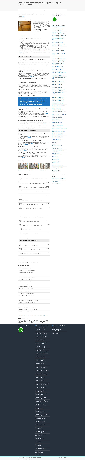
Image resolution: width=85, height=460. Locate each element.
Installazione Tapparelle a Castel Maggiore (58, 36)
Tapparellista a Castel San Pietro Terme (58, 150)
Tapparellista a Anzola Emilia (56, 140)
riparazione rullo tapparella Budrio (39, 364)
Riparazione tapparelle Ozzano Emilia (57, 125)
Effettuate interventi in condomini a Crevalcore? (26, 281)
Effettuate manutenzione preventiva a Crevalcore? (27, 302)
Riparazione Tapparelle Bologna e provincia (58, 178)
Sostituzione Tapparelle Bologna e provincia (58, 180)
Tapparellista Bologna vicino (56, 183)
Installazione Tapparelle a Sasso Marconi (58, 60)
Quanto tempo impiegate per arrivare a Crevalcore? (27, 284)
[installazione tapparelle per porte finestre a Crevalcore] (45, 166)
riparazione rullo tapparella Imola (57, 84)
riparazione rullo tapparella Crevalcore (58, 81)
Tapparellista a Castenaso (56, 151)
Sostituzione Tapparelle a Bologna (57, 139)
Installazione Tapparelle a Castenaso (40, 339)
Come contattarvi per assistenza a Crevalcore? (26, 311)
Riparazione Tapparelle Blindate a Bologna (58, 105)
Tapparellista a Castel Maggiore (57, 148)
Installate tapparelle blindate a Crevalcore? (26, 288)
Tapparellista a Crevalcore (56, 153)
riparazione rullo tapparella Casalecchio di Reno (59, 74)
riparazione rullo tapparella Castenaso (58, 79)
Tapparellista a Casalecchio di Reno (57, 147)
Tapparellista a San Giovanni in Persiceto (58, 164)
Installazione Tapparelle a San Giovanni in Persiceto (42, 350)
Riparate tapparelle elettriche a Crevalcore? (26, 286)
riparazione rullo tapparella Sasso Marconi (41, 387)
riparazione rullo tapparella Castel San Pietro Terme (42, 370)
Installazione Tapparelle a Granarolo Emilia (58, 44)
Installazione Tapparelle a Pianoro (57, 51)
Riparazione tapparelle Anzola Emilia (57, 103)
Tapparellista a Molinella (55, 159)
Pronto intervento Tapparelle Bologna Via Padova (42, 315)
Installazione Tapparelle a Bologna (57, 30)
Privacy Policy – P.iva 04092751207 (62, 457)
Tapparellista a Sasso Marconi (56, 168)
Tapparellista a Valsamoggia (56, 170)
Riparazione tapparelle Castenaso (57, 116)
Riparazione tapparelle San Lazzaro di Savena (41, 415)
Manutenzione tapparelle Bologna (57, 64)
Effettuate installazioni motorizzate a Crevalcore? (27, 277)
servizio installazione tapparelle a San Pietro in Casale (33, 321)
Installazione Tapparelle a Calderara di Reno (58, 33)
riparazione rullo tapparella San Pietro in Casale (59, 97)
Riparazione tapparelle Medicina (57, 122)
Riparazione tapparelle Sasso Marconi (58, 133)
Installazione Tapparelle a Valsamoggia (58, 61)
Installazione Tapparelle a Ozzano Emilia (58, 50)
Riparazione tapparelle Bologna (57, 106)
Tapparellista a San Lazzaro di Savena (58, 165)
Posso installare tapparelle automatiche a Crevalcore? (27, 307)
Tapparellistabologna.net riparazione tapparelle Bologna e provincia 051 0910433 (39, 3)
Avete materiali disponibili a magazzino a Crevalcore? (27, 295)
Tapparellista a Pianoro (55, 162)
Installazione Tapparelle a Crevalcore (57, 42)
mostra (23, 16)
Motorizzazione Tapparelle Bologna (57, 66)
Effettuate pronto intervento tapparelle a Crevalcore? (27, 270)
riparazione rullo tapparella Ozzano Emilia (58, 89)
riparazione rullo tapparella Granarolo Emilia (41, 374)
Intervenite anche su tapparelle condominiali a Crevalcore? (28, 309)
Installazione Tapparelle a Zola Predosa (58, 63)
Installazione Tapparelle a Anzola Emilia (58, 29)
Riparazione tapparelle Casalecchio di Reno (58, 111)
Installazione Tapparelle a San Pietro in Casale (59, 58)
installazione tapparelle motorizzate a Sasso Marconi (23, 321)
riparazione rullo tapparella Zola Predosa (58, 102)
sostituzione (45, 50)
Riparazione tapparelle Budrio (56, 108)
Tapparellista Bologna (55, 181)
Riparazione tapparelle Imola (56, 120)
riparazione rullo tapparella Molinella (57, 87)
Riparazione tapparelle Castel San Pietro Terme (59, 114)
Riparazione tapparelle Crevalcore (57, 117)
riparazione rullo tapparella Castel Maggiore (58, 75)
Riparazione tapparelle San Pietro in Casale (58, 131)
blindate (21, 52)
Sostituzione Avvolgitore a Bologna (57, 137)
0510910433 (23, 36)
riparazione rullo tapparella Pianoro (57, 90)
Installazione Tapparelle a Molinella (57, 48)
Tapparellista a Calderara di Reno (57, 145)
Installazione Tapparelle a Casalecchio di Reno (59, 35)
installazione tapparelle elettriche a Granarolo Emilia (45, 321)
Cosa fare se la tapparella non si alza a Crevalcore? (27, 304)
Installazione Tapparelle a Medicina (57, 47)
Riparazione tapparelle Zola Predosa (57, 136)
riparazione (40, 50)
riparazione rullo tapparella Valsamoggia (58, 100)
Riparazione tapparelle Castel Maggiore (40, 400)
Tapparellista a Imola (55, 156)
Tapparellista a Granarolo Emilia (57, 154)
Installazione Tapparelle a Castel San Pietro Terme (42, 337)
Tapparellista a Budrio (38, 428)
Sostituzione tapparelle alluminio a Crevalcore (25, 315)
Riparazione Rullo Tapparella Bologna (57, 69)
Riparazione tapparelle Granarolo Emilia (58, 119)
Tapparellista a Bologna (55, 142)
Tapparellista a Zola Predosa (56, 171)
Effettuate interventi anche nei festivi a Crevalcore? (27, 293)
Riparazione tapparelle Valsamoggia (57, 134)
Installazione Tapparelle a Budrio (57, 32)
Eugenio (32, 143)
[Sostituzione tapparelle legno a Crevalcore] (23, 166)
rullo (47, 142)
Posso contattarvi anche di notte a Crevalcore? (26, 279)
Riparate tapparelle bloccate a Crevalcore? (26, 272)
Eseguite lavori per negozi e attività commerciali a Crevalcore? (29, 300)
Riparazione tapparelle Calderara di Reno (58, 109)
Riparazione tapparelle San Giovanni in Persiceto (59, 128)
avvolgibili (28, 136)
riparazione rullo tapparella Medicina (40, 377)
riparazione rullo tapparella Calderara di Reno (59, 72)
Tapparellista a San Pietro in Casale (57, 167)
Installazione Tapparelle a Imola (57, 45)
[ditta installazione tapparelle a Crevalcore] (34, 166)
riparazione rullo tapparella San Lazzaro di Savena (42, 384)
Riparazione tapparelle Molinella (57, 123)
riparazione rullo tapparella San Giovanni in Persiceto (42, 383)
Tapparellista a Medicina (38, 441)
